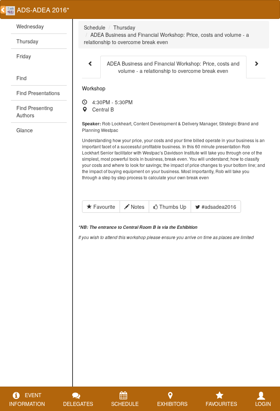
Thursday (27, 41)
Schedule (94, 27)
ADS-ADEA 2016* (42, 9)
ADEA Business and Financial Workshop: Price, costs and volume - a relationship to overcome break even (166, 38)
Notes (136, 206)
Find (21, 78)
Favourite (103, 206)
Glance (24, 130)
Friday (23, 56)
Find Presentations (38, 93)
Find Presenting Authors (34, 111)
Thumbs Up (172, 206)
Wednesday (30, 26)
